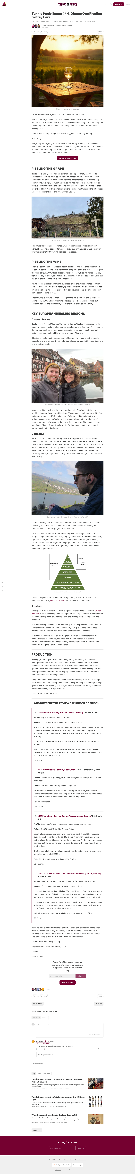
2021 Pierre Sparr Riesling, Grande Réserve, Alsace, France (64, 816)
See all (35, 1130)
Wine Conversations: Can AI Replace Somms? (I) (54, 1115)
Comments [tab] (36, 1018)
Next (97, 1004)
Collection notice (80, 1160)
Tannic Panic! (46, 25)
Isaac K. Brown (55, 25)
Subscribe (118, 4)
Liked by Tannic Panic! (43, 1043)
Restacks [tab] (44, 1018)
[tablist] (40, 1018)
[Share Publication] (111, 4)
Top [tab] (34, 1074)
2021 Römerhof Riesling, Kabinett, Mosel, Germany (60, 712)
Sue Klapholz (40, 1041)
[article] (67, 1085)
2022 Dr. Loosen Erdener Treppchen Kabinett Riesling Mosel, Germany (69, 873)
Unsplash (76, 109)
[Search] (106, 4)
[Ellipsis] (102, 1041)
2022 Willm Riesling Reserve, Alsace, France (57, 770)
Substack (58, 1170)
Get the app (77, 1165)
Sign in (128, 4)
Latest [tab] (39, 1074)
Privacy (66, 1160)
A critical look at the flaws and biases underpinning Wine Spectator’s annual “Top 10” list (57, 1103)
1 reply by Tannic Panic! (45, 1055)
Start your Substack (62, 1165)
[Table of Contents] (2, 587)
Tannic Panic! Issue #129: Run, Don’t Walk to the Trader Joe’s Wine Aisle (57, 1080)
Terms (72, 1160)
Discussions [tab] (46, 1074)
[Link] (28, 168)
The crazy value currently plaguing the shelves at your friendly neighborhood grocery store (58, 1086)
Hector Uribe (66, 109)
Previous (39, 1004)
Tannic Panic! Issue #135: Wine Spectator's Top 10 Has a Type (58, 1098)
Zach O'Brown (67, 25)
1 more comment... (38, 1064)
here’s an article (57, 600)
